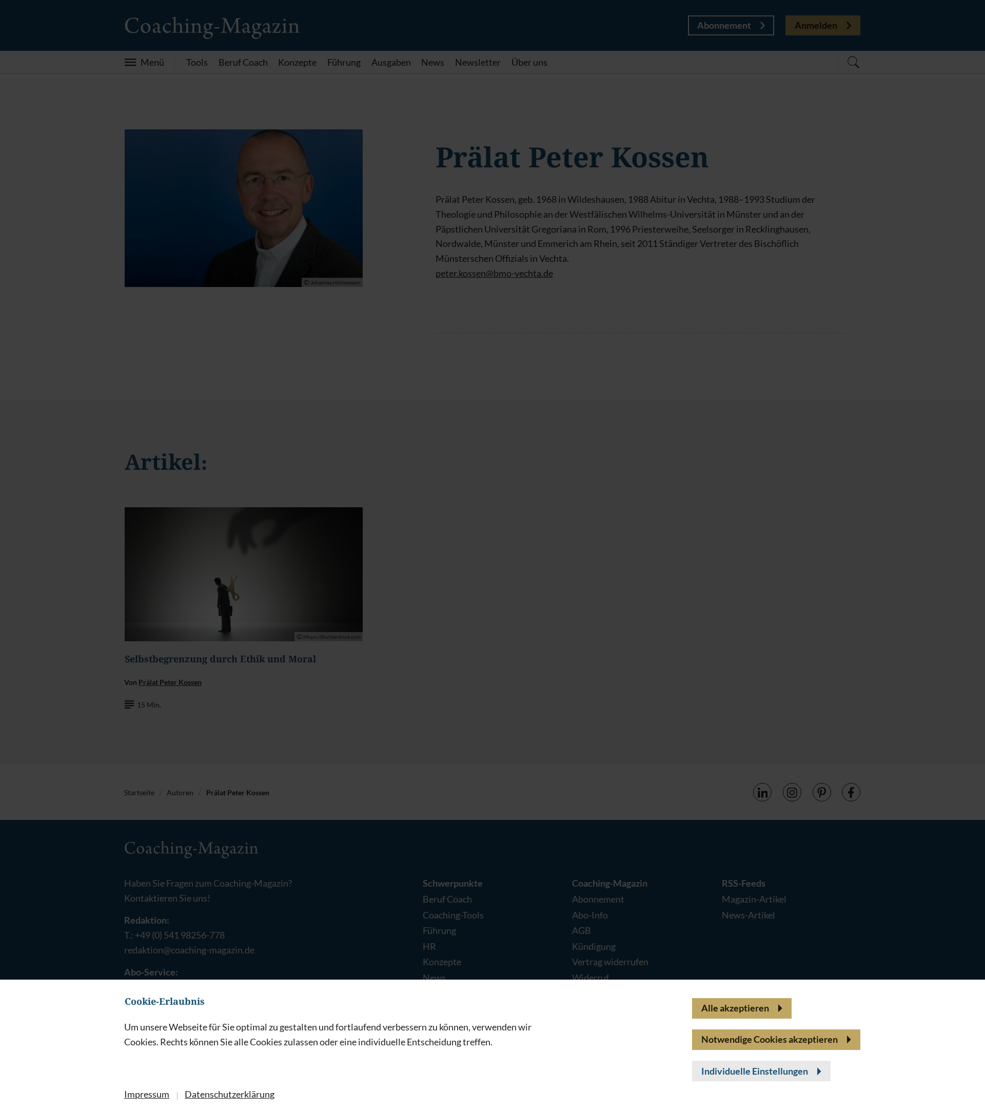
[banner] (492, 554)
